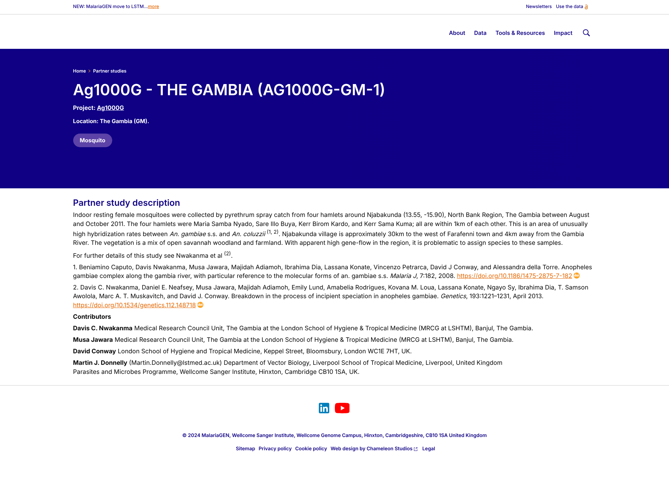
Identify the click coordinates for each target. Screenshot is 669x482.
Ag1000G (110, 108)
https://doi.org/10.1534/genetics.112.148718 (134, 305)
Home (79, 71)
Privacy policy (275, 449)
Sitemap (245, 449)
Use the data (569, 6)
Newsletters (539, 6)
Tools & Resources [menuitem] (520, 32)
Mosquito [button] (93, 140)
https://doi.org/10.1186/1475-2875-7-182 (514, 276)
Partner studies (109, 71)
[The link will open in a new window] (324, 409)
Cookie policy (311, 449)
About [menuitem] (457, 32)
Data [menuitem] (480, 32)
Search (585, 31)
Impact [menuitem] (563, 32)
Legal (428, 449)
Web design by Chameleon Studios (372, 449)
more (153, 6)
